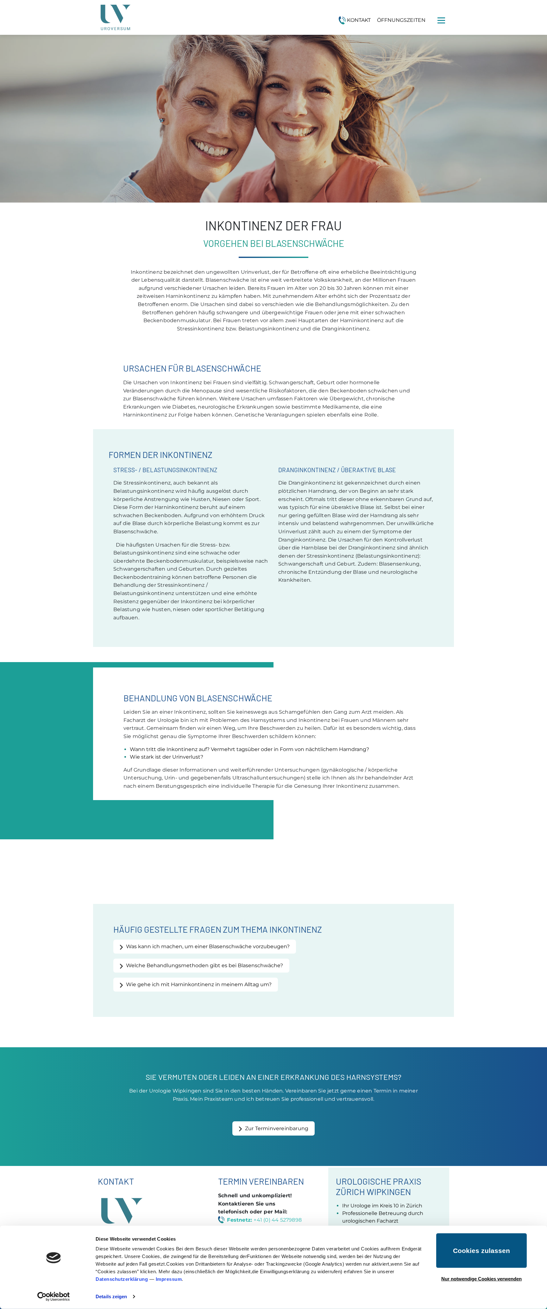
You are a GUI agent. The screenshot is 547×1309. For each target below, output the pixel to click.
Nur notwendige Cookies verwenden (481, 1278)
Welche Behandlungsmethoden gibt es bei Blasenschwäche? (204, 965)
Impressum (169, 1279)
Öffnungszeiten (401, 20)
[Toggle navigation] (441, 20)
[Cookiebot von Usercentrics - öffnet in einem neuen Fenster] (53, 1296)
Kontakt (359, 20)
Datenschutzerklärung (122, 1279)
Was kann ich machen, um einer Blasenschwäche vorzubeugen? (208, 946)
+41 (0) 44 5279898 (278, 1220)
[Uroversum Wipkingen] (115, 17)
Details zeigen (111, 1296)
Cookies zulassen (481, 1250)
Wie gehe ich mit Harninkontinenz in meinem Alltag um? (199, 984)
